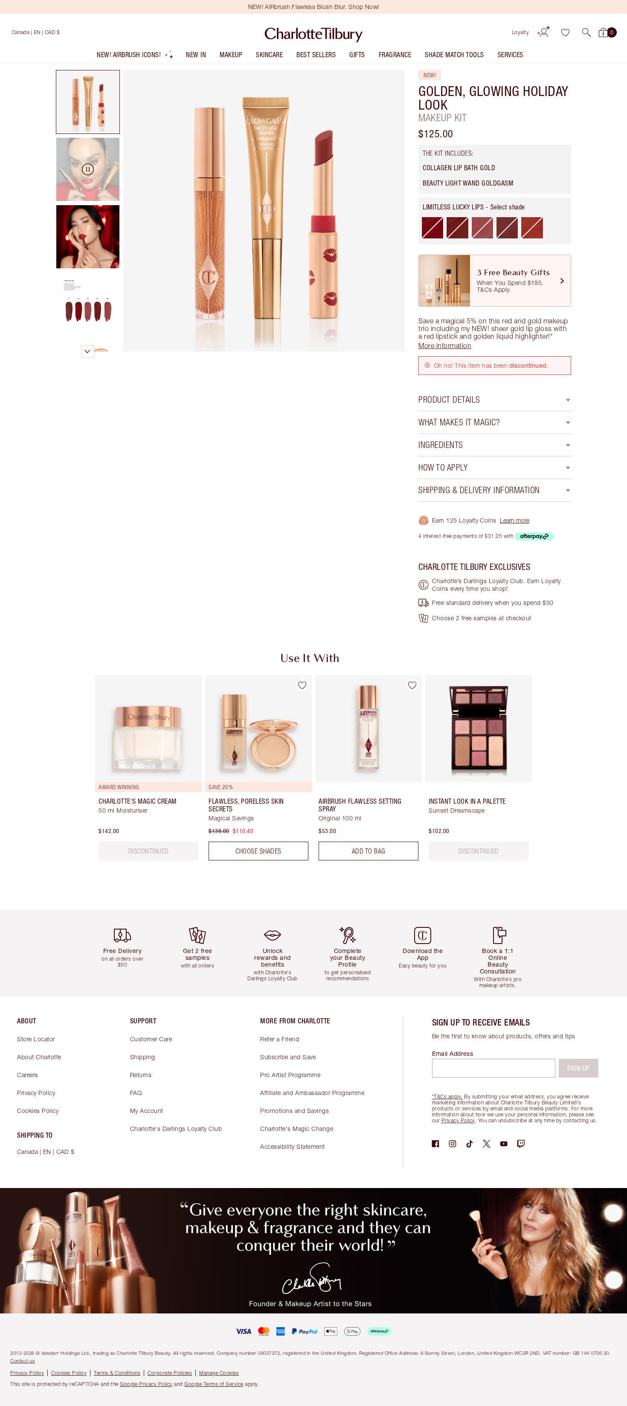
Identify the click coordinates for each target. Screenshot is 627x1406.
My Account (146, 1110)
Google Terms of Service (214, 1384)
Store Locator (36, 1039)
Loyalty (520, 32)
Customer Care (151, 1039)
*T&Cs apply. (447, 1096)
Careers (27, 1074)
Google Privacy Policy (146, 1384)
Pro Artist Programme (290, 1074)
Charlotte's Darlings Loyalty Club (176, 1128)
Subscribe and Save (288, 1056)
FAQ (136, 1092)
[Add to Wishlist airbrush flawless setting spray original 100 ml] (412, 685)
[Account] (544, 32)
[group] (142, 771)
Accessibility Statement (292, 1146)
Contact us (22, 1360)
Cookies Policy (37, 1110)
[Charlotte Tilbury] (313, 32)
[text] (148, 851)
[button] (586, 32)
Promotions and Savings (294, 1110)
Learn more (514, 520)
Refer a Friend (279, 1039)
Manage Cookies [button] (219, 1373)
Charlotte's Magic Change (296, 1128)
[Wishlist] (565, 32)
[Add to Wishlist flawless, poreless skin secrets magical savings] (302, 685)
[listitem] (135, 56)
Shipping (142, 1056)
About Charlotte (39, 1056)
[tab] (88, 102)
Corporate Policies (170, 1373)
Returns (141, 1074)
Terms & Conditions (117, 1373)
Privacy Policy (36, 1092)
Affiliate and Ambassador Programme (312, 1092)
